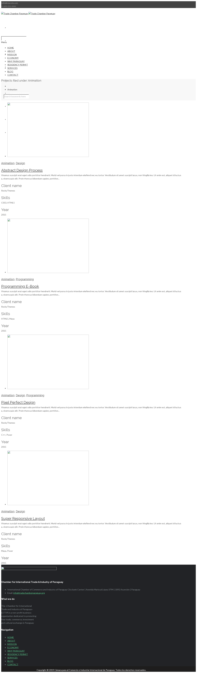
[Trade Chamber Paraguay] (28, 13)
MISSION (12, 54)
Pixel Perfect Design (18, 402)
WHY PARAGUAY (16, 61)
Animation (7, 163)
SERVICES (12, 68)
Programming (25, 279)
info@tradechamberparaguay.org (29, 593)
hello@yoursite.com (9, 3)
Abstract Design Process (22, 170)
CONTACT (12, 75)
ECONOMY (13, 58)
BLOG (10, 71)
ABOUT (14, 41)
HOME (13, 28)
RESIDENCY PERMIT (20, 93)
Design (20, 163)
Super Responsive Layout (23, 518)
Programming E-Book (20, 286)
